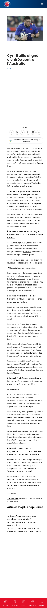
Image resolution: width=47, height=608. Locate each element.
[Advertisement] (23, 95)
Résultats (32, 605)
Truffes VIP (12, 498)
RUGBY (9, 68)
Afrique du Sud (15, 186)
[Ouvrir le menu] (41, 4)
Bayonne (18, 194)
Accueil (6, 605)
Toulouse (35, 191)
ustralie (25, 163)
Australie (27, 251)
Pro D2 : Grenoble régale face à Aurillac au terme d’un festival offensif (25, 234)
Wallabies (36, 183)
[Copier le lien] (11, 132)
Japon (29, 186)
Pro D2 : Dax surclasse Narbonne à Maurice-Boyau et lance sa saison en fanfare (24, 298)
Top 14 (28, 194)
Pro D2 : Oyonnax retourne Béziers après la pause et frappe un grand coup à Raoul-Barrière (24, 381)
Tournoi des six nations (29, 356)
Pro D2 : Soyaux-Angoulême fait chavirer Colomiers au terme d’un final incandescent (24, 451)
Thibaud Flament (28, 310)
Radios (23, 605)
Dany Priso (21, 209)
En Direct (15, 605)
